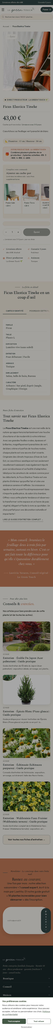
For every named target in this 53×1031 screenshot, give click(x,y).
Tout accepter (14, 1021)
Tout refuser (39, 1021)
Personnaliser (26, 1027)
